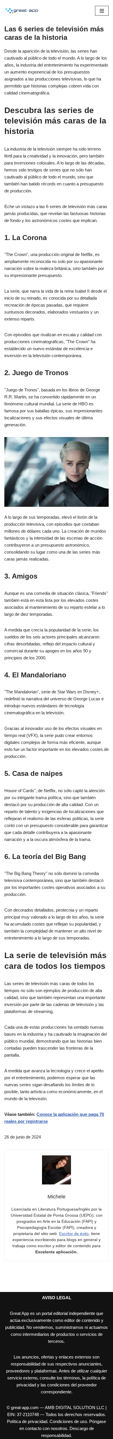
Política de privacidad (27, 1421)
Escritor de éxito (74, 1233)
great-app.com (25, 1407)
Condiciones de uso (68, 1421)
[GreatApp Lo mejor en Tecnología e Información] (21, 10)
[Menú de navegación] (102, 11)
